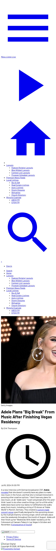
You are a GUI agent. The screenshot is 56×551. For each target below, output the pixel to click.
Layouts (9, 165)
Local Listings (12, 180)
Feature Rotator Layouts (22, 167)
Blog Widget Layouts (20, 170)
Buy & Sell (15, 182)
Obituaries (15, 192)
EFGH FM (15, 202)
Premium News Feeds (15, 177)
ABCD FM (15, 200)
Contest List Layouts (20, 172)
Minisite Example (13, 197)
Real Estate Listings (20, 185)
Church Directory (18, 195)
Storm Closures (18, 190)
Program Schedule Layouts (23, 175)
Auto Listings (17, 187)
